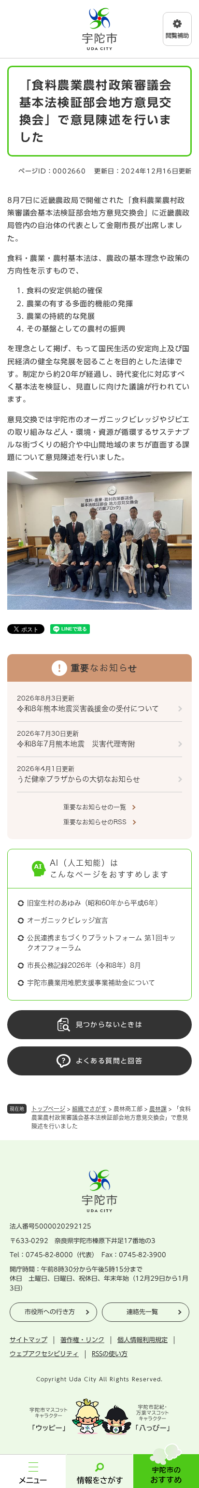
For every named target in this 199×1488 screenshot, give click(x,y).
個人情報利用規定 (142, 1340)
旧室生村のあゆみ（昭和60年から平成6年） (94, 903)
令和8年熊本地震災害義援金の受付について (88, 708)
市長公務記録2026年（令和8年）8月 (84, 965)
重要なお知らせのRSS (95, 822)
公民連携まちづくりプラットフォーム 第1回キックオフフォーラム (101, 942)
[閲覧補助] (177, 29)
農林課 (158, 1109)
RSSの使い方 (110, 1354)
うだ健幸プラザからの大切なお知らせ (78, 779)
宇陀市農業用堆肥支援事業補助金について (91, 982)
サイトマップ (28, 1340)
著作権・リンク (82, 1340)
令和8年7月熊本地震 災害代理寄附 (76, 743)
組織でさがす (89, 1109)
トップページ (48, 1109)
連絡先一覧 (142, 1312)
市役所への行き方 (50, 1312)
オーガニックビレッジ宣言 (67, 920)
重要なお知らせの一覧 (94, 807)
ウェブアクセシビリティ (44, 1354)
